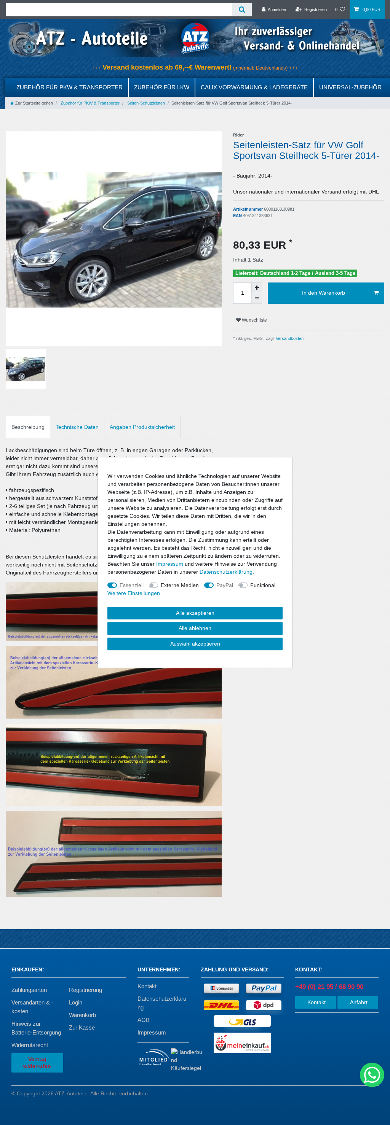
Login (75, 1002)
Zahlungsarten (29, 990)
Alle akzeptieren (195, 613)
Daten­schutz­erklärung (226, 572)
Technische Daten (77, 427)
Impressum (151, 1032)
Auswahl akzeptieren (195, 644)
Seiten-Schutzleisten (145, 103)
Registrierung (85, 990)
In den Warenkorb (323, 293)
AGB (143, 1020)
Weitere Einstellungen (133, 593)
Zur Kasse (82, 1027)
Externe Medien (180, 585)
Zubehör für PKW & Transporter (69, 87)
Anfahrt (358, 1002)
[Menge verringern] (256, 298)
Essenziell (132, 585)
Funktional (262, 585)
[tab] (28, 427)
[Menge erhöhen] (256, 287)
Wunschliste (254, 320)
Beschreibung (28, 427)
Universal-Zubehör (350, 87)
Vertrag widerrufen (37, 1062)
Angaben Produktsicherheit (142, 427)
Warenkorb (82, 1015)
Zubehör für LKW (161, 87)
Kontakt (147, 986)
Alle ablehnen (195, 628)
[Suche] (242, 9)
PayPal (224, 585)
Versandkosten (289, 338)
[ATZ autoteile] (195, 38)
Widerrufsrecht (29, 1045)
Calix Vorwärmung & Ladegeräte (254, 87)
